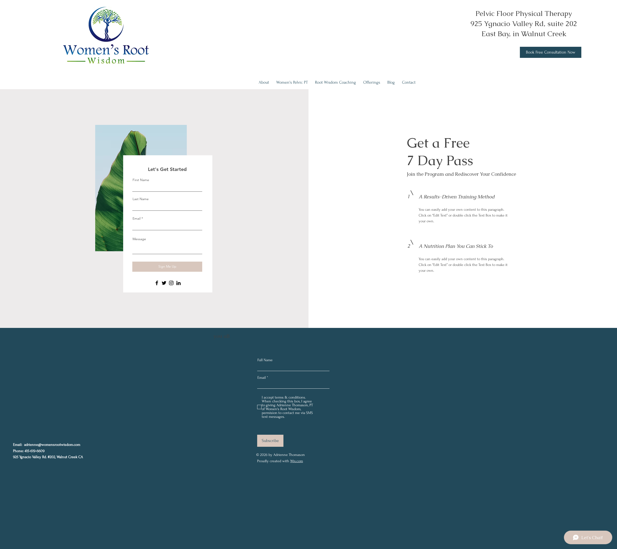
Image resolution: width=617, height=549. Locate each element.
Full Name (265, 360)
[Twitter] (164, 283)
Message (139, 239)
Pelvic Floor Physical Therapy (524, 13)
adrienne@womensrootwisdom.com (52, 444)
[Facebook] (157, 283)
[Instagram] (171, 283)
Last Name (141, 199)
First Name (141, 180)
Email (137, 218)
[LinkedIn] (178, 283)
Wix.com (296, 461)
